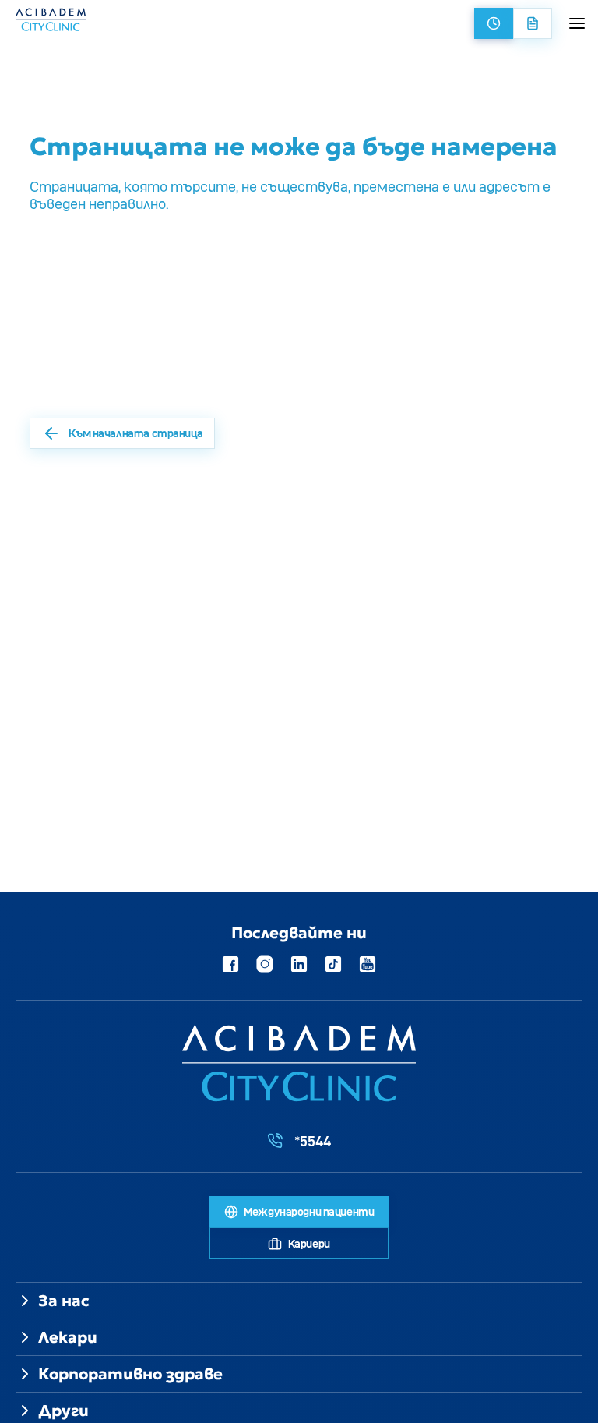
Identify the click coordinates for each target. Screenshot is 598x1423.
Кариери (308, 1243)
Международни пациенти (308, 1211)
